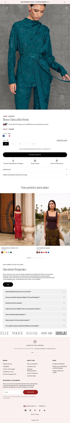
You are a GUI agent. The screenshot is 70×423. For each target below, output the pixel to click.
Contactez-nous (31, 366)
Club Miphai (6, 366)
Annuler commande (32, 373)
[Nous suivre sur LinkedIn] (44, 410)
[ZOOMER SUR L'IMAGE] (65, 104)
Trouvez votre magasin (9, 369)
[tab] (35, 188)
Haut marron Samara (43, 248)
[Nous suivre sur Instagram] (30, 410)
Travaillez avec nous (8, 371)
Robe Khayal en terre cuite (9, 248)
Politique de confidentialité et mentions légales (59, 367)
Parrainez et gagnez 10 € (9, 374)
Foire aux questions (32, 364)
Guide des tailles (62, 140)
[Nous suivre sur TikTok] (40, 410)
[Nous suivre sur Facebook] (25, 410)
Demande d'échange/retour (31, 369)
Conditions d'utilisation (58, 364)
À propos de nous (7, 364)
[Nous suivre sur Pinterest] (35, 410)
